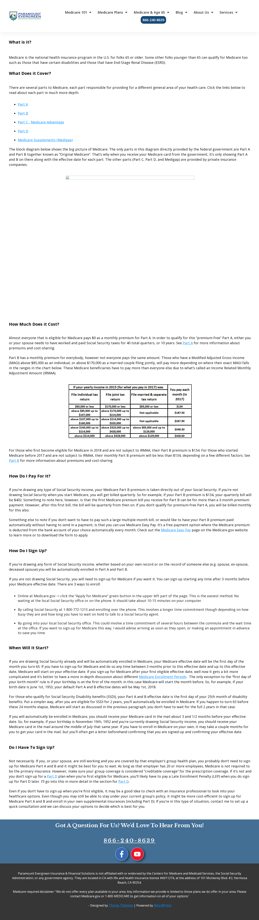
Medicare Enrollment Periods (162, 676)
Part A (23, 104)
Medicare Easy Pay (176, 530)
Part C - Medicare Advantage (41, 122)
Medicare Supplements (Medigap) (45, 140)
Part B (23, 113)
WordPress (163, 905)
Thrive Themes (121, 905)
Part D (23, 131)
